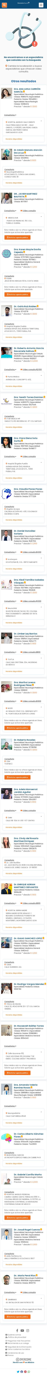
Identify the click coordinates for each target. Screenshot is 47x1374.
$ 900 (33, 643)
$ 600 (33, 160)
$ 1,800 (33, 407)
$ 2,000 (34, 361)
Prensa (10, 1355)
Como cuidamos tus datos (18, 1349)
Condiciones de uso (15, 1353)
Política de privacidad (17, 1337)
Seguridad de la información (19, 1347)
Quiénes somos (14, 1335)
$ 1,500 (33, 106)
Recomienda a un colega (18, 1343)
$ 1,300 (33, 543)
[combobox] (23, 127)
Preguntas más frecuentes (18, 1341)
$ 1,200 (33, 267)
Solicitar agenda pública (18, 237)
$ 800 (33, 802)
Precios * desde (22, 106)
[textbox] (23, 127)
